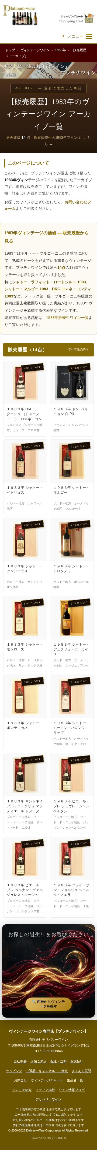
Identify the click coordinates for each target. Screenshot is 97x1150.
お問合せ (20, 1080)
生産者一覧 (75, 1080)
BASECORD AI (57, 1138)
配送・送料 (58, 1061)
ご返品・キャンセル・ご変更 (47, 1071)
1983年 (60, 50)
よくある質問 (81, 1071)
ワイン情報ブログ (72, 1090)
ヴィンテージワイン (35, 50)
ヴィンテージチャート (47, 1080)
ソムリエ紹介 (22, 1090)
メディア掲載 (45, 1090)
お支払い (76, 1061)
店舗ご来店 (38, 1061)
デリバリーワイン (48, 1099)
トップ (10, 50)
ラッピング (14, 1071)
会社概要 (20, 1061)
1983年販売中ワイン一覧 (67, 317)
